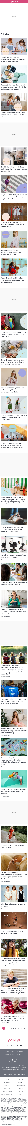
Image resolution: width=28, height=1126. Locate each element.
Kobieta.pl (20, 1082)
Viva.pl (21, 1088)
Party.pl (21, 1080)
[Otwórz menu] (2, 2)
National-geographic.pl (7, 1094)
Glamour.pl (7, 1082)
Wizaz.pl (21, 1091)
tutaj (13, 1124)
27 (18, 1028)
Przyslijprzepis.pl (21, 1085)
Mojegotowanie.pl (7, 1091)
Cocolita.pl (7, 1085)
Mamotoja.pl (7, 1088)
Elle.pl (7, 1080)
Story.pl (21, 1094)
